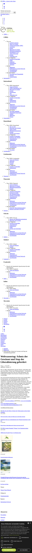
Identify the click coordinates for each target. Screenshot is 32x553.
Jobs (11, 93)
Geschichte (12, 47)
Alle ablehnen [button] (24, 550)
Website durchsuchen (6, 11)
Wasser (2, 490)
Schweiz (6, 210)
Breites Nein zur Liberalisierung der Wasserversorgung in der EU (12, 425)
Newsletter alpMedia (14, 111)
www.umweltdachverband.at (7, 403)
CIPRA (5, 34)
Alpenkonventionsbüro (15, 191)
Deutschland (6, 118)
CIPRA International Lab (15, 88)
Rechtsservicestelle (14, 193)
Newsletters (3, 514)
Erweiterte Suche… (5, 14)
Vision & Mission (14, 87)
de (4, 18)
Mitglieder (12, 161)
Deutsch (5, 318)
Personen (12, 162)
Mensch (9, 490)
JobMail (11, 114)
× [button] (30, 523)
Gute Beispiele (13, 71)
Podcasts (12, 75)
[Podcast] (4, 6)
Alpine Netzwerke (14, 53)
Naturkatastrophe (5, 496)
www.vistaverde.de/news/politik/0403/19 (10, 405)
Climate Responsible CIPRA (16, 45)
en (4, 19)
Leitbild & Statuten (14, 42)
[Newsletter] (4, 4)
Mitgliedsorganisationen (15, 51)
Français (6, 321)
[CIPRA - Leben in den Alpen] (8, 1)
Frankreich (6, 259)
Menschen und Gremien (15, 128)
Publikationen (13, 63)
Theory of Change (14, 44)
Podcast (11, 116)
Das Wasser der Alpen (4, 484)
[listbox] (28, 523)
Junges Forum (13, 129)
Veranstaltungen (13, 70)
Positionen (12, 62)
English (5, 320)
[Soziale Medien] (4, 8)
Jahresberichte (13, 101)
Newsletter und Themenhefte (16, 74)
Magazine (3, 517)
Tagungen (12, 64)
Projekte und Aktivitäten (15, 228)
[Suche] (14, 13)
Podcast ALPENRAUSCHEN (17, 209)
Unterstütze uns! (13, 56)
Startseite (6, 348)
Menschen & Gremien (15, 49)
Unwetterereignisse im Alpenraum (7, 457)
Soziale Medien (13, 77)
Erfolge (11, 48)
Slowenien (6, 298)
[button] (16, 547)
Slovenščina (6, 324)
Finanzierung (13, 92)
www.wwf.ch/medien (26, 400)
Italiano (5, 322)
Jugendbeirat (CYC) (14, 52)
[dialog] (16, 537)
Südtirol (5, 237)
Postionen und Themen (15, 137)
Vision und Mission (14, 159)
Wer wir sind (13, 126)
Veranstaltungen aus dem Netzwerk (18, 145)
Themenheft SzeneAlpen (15, 112)
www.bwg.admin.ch (10, 400)
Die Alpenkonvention (15, 194)
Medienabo (12, 115)
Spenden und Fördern (15, 133)
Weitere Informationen (14, 535)
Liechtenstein (7, 151)
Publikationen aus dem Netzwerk (17, 68)
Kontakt (11, 55)
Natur (5, 490)
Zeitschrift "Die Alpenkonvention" (18, 208)
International (6, 78)
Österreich (6, 176)
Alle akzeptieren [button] (8, 550)
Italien (5, 278)
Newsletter (12, 150)
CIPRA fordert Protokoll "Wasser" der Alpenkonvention (11, 432)
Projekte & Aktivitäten (15, 59)
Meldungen (12, 67)
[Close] (4, 40)
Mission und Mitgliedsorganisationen (18, 219)
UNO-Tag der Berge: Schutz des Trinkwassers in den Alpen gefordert (13, 416)
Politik (11, 60)
